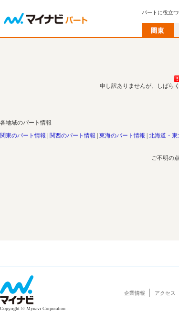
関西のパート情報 (72, 135)
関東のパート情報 (23, 135)
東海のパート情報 (122, 135)
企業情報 (134, 293)
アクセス (165, 293)
